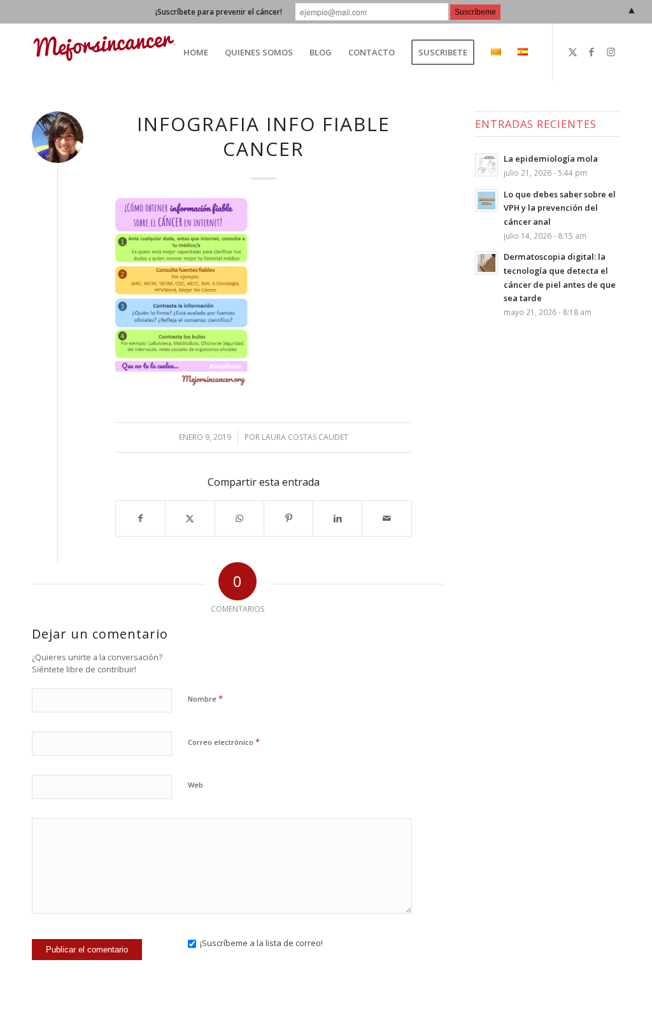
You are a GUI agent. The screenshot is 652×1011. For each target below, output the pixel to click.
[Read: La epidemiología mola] (486, 164)
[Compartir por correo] (386, 518)
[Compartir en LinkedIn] (337, 518)
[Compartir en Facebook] (140, 518)
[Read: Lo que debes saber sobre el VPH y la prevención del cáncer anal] (486, 200)
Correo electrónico (224, 741)
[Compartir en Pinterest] (288, 518)
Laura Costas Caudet (305, 437)
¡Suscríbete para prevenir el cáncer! (218, 11)
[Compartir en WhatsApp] (239, 518)
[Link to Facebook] (591, 51)
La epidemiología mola (551, 158)
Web (195, 784)
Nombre (205, 698)
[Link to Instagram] (610, 51)
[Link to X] (572, 51)
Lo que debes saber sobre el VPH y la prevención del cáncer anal (560, 207)
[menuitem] (195, 52)
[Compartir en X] (190, 518)
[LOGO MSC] (122, 52)
